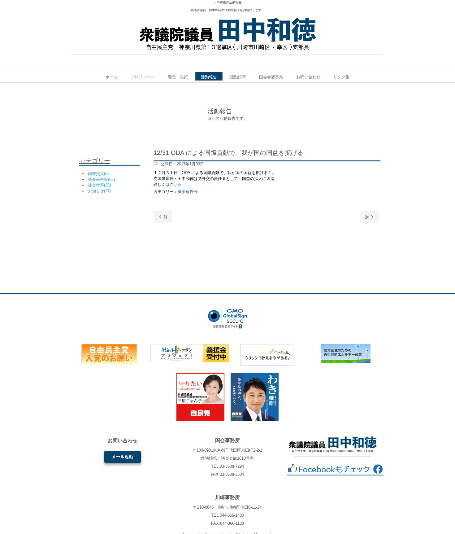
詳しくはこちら (168, 184)
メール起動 (122, 456)
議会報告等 (188, 191)
